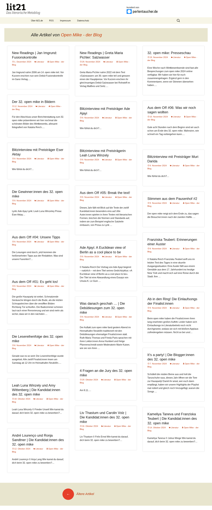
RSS (51, 20)
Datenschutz (83, 20)
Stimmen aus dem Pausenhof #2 (172, 199)
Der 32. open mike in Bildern (33, 102)
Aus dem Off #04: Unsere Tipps (36, 237)
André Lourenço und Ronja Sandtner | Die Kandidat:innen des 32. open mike (38, 439)
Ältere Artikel (80, 494)
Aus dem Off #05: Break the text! (105, 193)
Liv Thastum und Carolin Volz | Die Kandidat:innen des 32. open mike (104, 417)
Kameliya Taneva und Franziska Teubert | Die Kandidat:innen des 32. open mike (172, 418)
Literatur (40, 62)
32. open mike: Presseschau (169, 53)
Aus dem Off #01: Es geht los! (35, 282)
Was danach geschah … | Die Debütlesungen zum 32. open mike (102, 308)
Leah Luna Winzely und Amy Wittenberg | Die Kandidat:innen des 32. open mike (36, 389)
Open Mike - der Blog (81, 34)
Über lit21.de (37, 20)
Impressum (65, 20)
